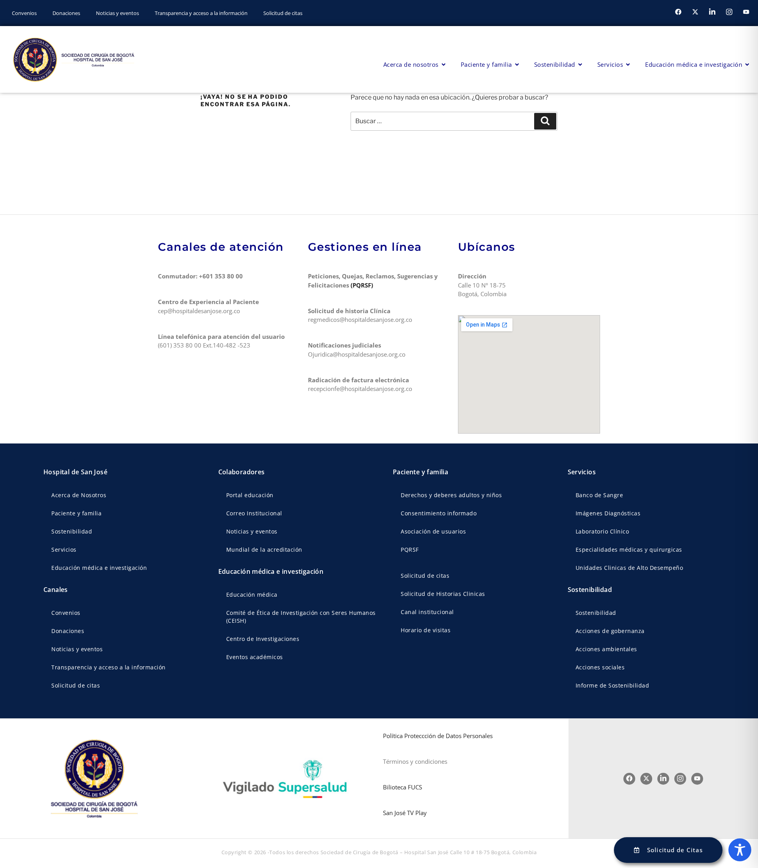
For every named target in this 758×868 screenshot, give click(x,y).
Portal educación (250, 495)
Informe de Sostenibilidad (612, 685)
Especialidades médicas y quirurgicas (629, 549)
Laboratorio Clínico (602, 531)
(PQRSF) (363, 285)
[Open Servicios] (628, 64)
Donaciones (66, 13)
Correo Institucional (254, 513)
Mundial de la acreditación (264, 549)
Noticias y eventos (117, 13)
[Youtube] (746, 12)
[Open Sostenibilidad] (580, 64)
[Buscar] (545, 121)
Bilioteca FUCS (402, 787)
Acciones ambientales (606, 649)
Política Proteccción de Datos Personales (438, 736)
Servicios (64, 549)
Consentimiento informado (439, 513)
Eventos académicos (254, 657)
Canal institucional (427, 612)
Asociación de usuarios (433, 531)
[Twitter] (695, 12)
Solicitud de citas (282, 13)
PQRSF (410, 549)
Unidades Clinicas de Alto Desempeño (629, 567)
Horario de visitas (425, 630)
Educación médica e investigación (99, 567)
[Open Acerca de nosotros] (444, 64)
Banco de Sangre (599, 495)
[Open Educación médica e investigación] (747, 64)
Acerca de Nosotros (78, 495)
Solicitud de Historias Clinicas (443, 593)
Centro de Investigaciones (263, 639)
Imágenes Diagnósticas (608, 513)
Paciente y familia (76, 513)
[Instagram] (729, 12)
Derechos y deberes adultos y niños (451, 495)
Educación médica (252, 594)
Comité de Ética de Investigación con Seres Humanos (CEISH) (301, 616)
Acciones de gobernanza (610, 631)
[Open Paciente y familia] (517, 64)
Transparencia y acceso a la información (201, 13)
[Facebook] (678, 12)
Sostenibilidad (71, 531)
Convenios (24, 13)
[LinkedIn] (712, 12)
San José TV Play (405, 813)
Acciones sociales (600, 667)
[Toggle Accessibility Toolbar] (740, 850)
